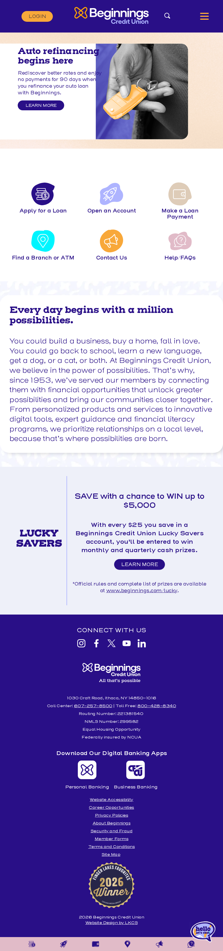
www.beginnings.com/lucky (141, 590)
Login (37, 16)
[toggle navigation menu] (204, 16)
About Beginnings (111, 823)
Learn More (41, 105)
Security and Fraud (111, 830)
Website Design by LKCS (111, 922)
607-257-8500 (93, 705)
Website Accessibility (111, 799)
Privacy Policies (111, 815)
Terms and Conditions (111, 846)
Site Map (111, 854)
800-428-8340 (156, 705)
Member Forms (111, 838)
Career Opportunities (111, 807)
